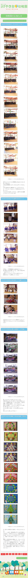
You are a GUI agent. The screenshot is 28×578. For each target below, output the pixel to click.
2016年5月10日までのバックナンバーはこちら (14, 20)
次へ (25, 554)
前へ (3, 554)
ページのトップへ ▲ (22, 558)
